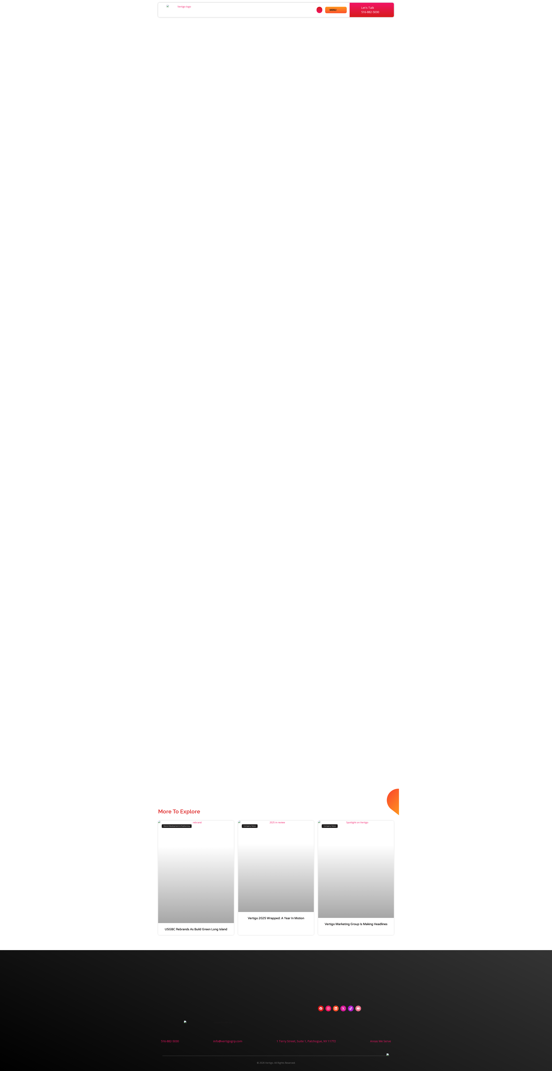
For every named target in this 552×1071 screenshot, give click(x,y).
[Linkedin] (336, 1008)
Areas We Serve (380, 1041)
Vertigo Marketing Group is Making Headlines (356, 924)
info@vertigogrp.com (227, 1041)
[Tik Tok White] (351, 1008)
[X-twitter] (343, 1008)
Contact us (171, 1008)
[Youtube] (358, 1008)
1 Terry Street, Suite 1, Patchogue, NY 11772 (306, 1041)
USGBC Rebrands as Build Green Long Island (196, 929)
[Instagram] (328, 1008)
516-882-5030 (170, 1041)
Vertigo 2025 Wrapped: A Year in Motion (276, 918)
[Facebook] (321, 1008)
